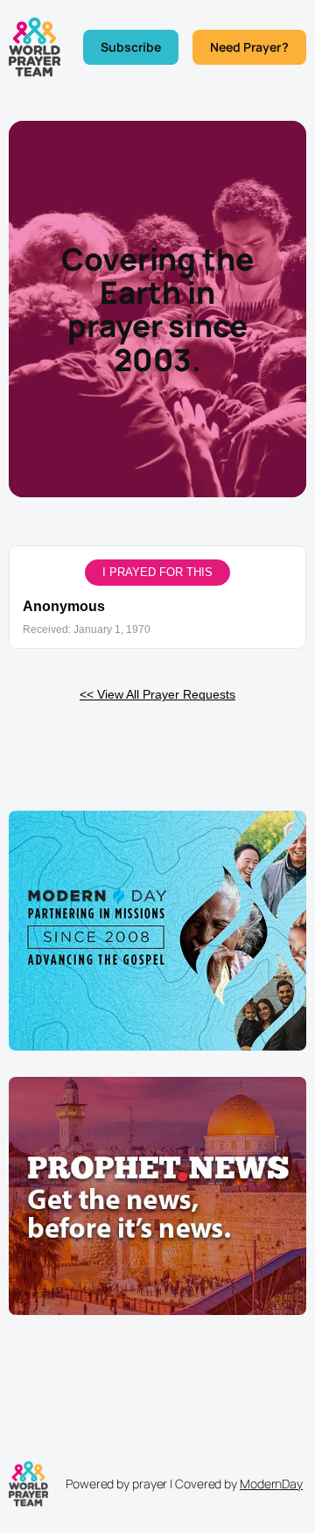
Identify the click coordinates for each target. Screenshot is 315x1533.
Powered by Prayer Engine (157, 740)
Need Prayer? (249, 47)
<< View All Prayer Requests (157, 694)
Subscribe (131, 47)
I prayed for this (157, 572)
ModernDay (271, 1483)
